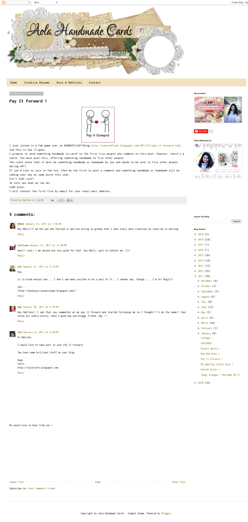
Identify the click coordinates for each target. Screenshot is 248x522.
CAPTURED (206, 343)
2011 (201, 276)
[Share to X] (65, 200)
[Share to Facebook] (68, 200)
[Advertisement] (98, 454)
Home (13, 82)
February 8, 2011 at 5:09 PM (40, 332)
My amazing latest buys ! (217, 364)
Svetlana (23, 245)
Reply (21, 234)
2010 (201, 382)
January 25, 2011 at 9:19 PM (40, 266)
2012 (201, 271)
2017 (201, 244)
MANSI (21, 223)
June (204, 307)
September (208, 291)
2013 (201, 265)
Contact (95, 82)
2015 (201, 255)
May (204, 312)
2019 (201, 234)
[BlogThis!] (62, 200)
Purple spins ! (210, 348)
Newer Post (17, 482)
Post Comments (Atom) (41, 488)
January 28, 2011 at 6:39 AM (40, 306)
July (204, 301)
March (205, 322)
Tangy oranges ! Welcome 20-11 (220, 374)
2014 (201, 260)
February (207, 328)
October (206, 286)
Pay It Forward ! (211, 359)
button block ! (210, 369)
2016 (201, 250)
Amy (20, 306)
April (205, 317)
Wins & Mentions (69, 82)
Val (20, 332)
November (207, 280)
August (206, 296)
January (206, 333)
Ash (20, 266)
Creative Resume (36, 82)
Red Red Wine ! (210, 353)
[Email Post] (52, 200)
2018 (201, 239)
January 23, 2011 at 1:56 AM (43, 223)
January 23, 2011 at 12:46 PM (47, 245)
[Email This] (58, 200)
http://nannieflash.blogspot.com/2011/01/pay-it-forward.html (136, 145)
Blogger (166, 513)
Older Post (178, 482)
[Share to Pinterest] (71, 200)
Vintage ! (207, 337)
